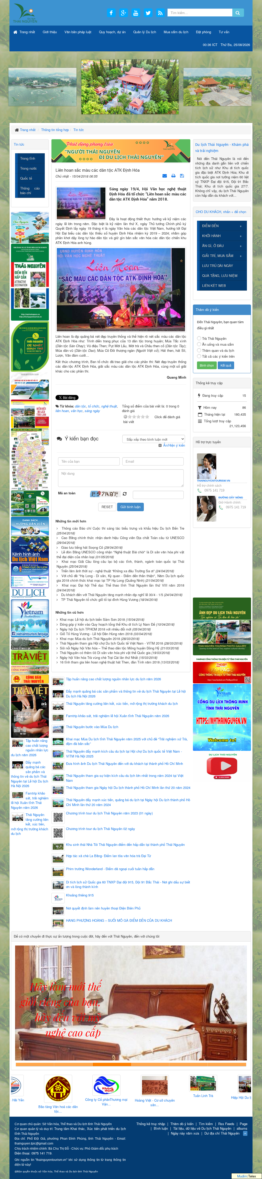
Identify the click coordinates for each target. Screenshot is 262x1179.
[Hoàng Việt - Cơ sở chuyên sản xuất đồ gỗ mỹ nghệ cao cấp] (131, 1085)
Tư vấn (224, 31)
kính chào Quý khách (73, 1064)
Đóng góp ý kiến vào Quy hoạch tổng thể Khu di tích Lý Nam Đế (107, 624)
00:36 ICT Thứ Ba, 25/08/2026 (226, 44)
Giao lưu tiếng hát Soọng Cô (82, 547)
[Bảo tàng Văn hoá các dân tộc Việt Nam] (34, 1089)
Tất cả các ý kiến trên (218, 356)
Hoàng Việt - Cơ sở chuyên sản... (131, 1102)
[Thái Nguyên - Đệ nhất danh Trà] (30, 345)
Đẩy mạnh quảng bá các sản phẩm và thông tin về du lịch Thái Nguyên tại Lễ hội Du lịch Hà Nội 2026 (126, 693)
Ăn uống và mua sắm (218, 344)
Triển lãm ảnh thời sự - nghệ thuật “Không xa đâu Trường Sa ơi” (108, 570)
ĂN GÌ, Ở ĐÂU (213, 245)
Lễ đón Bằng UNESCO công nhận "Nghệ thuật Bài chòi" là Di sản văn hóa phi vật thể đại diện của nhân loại (120, 554)
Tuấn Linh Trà (179, 1095)
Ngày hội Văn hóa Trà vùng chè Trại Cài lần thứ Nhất (99, 657)
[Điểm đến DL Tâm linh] (30, 413)
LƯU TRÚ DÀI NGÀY (217, 265)
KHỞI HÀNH (211, 235)
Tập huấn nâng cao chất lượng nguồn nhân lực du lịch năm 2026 (113, 679)
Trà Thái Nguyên (214, 338)
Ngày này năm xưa (185, 1133)
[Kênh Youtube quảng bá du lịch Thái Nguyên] (222, 766)
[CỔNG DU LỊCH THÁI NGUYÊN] (25, 12)
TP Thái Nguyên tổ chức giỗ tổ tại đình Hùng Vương (99, 599)
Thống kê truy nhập (150, 1123)
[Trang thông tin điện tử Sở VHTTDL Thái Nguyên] (30, 643)
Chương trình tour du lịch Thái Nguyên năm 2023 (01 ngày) (109, 813)
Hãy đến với (188, 1064)
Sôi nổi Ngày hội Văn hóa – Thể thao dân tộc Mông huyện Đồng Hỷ (109, 648)
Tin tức (19, 144)
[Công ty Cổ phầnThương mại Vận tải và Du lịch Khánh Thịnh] (82, 1085)
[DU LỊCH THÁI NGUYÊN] (222, 625)
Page (243, 1123)
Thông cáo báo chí (30, 190)
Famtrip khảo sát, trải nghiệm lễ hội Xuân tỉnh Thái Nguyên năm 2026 (117, 716)
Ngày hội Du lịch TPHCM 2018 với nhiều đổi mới (95, 629)
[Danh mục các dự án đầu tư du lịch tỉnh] (30, 385)
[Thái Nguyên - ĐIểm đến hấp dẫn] (30, 281)
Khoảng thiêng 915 (80, 895)
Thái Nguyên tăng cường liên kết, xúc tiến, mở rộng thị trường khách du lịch (122, 703)
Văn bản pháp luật (77, 31)
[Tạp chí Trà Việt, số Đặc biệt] (30, 710)
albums (242, 1128)
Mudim (242, 1176)
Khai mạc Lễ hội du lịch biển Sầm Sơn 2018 (92, 619)
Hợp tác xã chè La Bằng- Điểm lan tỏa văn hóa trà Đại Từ (108, 856)
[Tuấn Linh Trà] (179, 1083)
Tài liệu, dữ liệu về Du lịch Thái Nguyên (202, 1128)
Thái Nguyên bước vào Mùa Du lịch (92, 727)
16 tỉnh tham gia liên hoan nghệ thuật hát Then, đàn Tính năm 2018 (110, 662)
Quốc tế (26, 178)
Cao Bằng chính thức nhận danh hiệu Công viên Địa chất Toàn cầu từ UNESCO (122, 537)
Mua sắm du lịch (176, 31)
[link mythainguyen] (222, 716)
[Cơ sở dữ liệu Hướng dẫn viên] (30, 525)
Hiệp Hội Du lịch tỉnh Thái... (227, 1097)
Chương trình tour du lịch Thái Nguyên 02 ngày (100, 828)
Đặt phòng (203, 31)
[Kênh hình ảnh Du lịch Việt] (30, 548)
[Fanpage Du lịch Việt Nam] (30, 617)
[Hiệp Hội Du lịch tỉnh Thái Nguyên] (227, 1084)
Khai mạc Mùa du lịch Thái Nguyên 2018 (90, 638)
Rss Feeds (226, 1123)
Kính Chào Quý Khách (227, 1064)
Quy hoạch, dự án (112, 31)
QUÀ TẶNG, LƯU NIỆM (219, 275)
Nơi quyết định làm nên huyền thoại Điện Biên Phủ (103, 908)
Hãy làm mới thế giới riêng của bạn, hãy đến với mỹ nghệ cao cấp (112, 1064)
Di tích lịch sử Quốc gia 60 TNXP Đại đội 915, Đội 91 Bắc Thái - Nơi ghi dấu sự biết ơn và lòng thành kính (128, 884)
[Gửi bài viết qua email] (165, 175)
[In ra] (174, 175)
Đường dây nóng (231, 497)
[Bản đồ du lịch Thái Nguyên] (30, 458)
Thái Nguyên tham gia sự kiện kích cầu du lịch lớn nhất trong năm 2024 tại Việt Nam (124, 778)
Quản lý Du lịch (144, 31)
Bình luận (161, 1128)
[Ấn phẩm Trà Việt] (30, 657)
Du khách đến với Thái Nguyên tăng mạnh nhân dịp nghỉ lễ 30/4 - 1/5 (112, 594)
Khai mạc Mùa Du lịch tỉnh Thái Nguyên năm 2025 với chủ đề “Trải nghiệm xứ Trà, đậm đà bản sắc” (127, 741)
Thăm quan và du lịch (218, 350)
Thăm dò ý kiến (181, 1123)
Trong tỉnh (27, 158)
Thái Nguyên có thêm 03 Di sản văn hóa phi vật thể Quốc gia (105, 652)
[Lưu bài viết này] (182, 175)
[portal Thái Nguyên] (30, 669)
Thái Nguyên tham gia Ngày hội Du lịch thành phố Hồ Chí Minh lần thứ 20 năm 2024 (128, 787)
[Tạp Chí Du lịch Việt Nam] (30, 593)
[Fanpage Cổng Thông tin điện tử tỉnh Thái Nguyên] (222, 669)
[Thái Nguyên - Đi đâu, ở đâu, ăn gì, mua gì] (30, 227)
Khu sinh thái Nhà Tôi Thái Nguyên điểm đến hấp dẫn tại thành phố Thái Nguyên (125, 844)
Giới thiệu (50, 31)
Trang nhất (26, 31)
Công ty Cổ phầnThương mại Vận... (82, 1102)
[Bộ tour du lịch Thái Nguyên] (30, 502)
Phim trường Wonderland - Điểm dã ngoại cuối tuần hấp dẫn (110, 869)
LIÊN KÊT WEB (214, 285)
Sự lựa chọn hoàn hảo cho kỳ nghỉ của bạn (35, 1064)
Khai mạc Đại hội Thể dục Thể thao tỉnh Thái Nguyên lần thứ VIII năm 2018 (123, 585)
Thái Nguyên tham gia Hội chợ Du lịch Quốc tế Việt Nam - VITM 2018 (111, 643)
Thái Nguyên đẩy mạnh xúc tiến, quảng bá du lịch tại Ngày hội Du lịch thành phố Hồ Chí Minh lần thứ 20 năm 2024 (128, 802)
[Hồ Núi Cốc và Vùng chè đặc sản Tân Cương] (30, 678)
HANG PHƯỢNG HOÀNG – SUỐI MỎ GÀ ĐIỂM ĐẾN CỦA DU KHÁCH (119, 920)
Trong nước (28, 168)
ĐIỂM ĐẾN (210, 225)
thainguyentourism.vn (213, 480)
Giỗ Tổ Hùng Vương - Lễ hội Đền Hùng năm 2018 (96, 633)
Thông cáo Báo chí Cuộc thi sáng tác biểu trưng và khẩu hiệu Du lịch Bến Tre (123, 528)
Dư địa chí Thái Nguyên (221, 1133)
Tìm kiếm (206, 1123)
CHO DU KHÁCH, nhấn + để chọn (221, 211)
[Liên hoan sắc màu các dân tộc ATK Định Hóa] (81, 202)
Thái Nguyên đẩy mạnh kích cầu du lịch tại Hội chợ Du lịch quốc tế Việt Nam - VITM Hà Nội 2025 (124, 753)
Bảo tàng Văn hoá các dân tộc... (34, 1109)
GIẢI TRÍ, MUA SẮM (217, 255)
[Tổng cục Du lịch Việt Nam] (30, 575)
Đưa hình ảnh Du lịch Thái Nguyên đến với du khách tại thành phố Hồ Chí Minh (124, 763)
